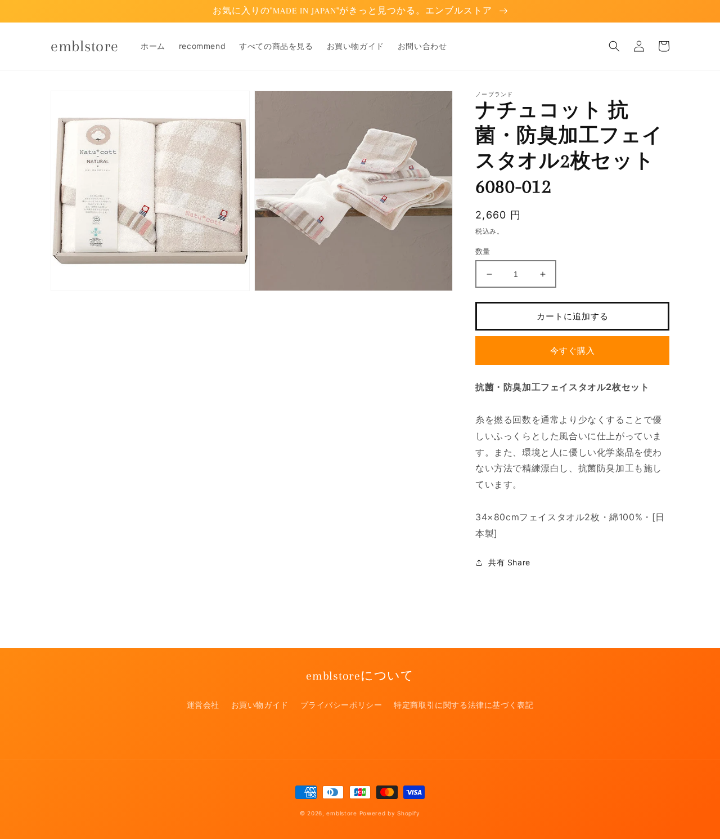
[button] (614, 46)
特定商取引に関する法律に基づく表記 (463, 704)
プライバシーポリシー (341, 704)
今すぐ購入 (572, 350)
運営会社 (203, 704)
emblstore (341, 813)
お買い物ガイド (260, 704)
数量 (482, 251)
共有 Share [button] (509, 562)
